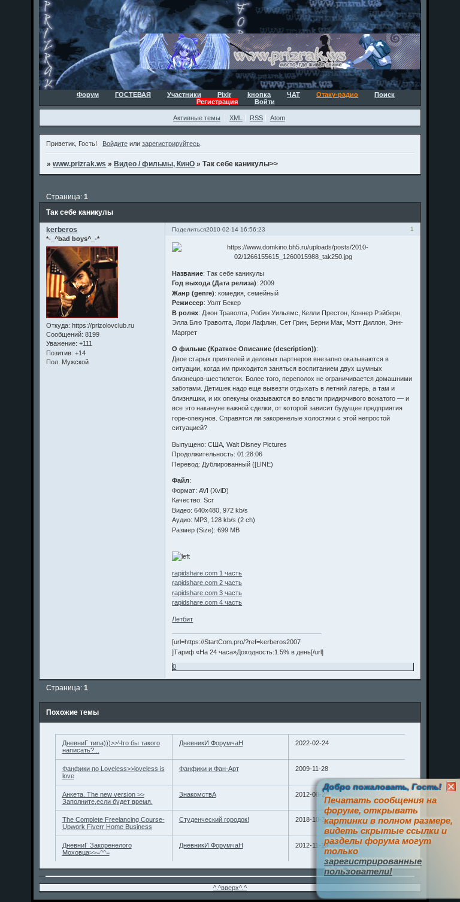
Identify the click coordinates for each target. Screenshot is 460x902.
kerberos (61, 230)
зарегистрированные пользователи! (373, 866)
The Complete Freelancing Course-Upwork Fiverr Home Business (113, 823)
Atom (277, 117)
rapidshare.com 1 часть (207, 573)
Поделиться (189, 229)
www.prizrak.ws (79, 164)
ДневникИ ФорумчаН (211, 742)
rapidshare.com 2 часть (207, 582)
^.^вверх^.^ (230, 887)
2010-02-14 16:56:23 (235, 229)
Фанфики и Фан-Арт (209, 768)
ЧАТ (293, 94)
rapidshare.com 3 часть (207, 592)
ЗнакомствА (197, 794)
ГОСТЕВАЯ (133, 94)
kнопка (259, 94)
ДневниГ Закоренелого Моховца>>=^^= (97, 849)
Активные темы (196, 117)
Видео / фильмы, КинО (154, 164)
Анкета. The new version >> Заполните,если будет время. (107, 798)
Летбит (182, 619)
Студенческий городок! (214, 819)
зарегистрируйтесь (171, 143)
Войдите (115, 143)
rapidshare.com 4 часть (207, 602)
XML (236, 117)
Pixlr (224, 94)
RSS (256, 117)
